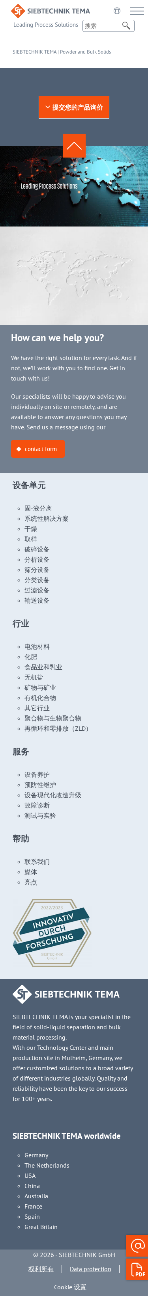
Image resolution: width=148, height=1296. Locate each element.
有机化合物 (40, 698)
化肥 (30, 657)
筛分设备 (37, 570)
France (33, 1206)
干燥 (30, 529)
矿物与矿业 (40, 687)
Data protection (90, 1269)
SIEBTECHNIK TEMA (34, 51)
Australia (36, 1196)
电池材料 (37, 646)
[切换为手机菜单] (137, 11)
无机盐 (33, 677)
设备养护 (37, 774)
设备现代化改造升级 (52, 795)
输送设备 (37, 600)
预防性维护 (40, 785)
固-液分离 (38, 508)
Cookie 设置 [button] (70, 1287)
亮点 (30, 882)
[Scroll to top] (74, 146)
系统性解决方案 (46, 518)
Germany (36, 1155)
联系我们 (37, 861)
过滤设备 (37, 590)
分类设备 (37, 580)
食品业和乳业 (43, 667)
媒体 (30, 872)
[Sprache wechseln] (117, 10)
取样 (30, 539)
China (32, 1186)
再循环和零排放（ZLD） (58, 728)
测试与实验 (40, 815)
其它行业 (37, 708)
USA (30, 1175)
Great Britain (41, 1227)
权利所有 (41, 1269)
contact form (41, 449)
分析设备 (37, 559)
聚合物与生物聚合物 (52, 718)
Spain (32, 1216)
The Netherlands (46, 1165)
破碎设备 (37, 549)
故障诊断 (37, 805)
